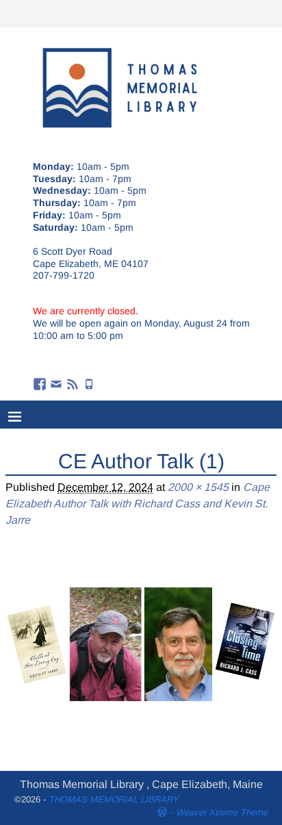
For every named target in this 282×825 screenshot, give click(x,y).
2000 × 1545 (198, 487)
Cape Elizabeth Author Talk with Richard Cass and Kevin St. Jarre (137, 503)
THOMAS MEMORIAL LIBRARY (114, 799)
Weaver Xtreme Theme (222, 812)
